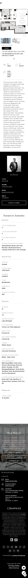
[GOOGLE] (18, 550)
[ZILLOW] (10, 550)
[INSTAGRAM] (7, 546)
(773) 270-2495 (7, 186)
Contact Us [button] (14, 460)
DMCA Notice (14, 568)
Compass (23, 514)
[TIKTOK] (24, 546)
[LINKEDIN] (12, 546)
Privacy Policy (14, 566)
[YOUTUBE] (16, 546)
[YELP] (14, 550)
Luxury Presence (18, 555)
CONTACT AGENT (14, 203)
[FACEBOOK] (3, 546)
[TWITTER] (20, 546)
